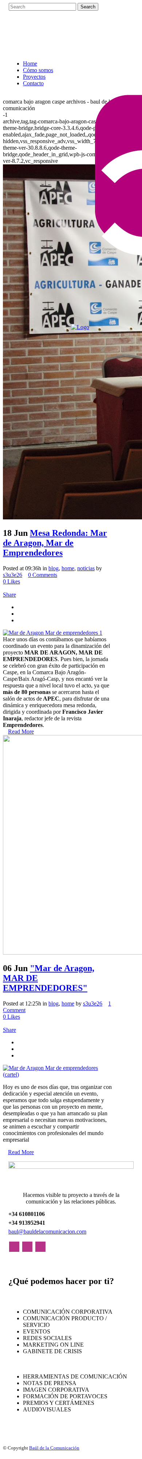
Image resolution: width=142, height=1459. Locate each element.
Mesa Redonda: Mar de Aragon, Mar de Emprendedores (55, 542)
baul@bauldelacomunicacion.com (47, 1231)
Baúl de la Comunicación (54, 1448)
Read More (21, 731)
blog (53, 568)
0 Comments (42, 575)
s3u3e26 (12, 575)
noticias (86, 568)
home (68, 568)
